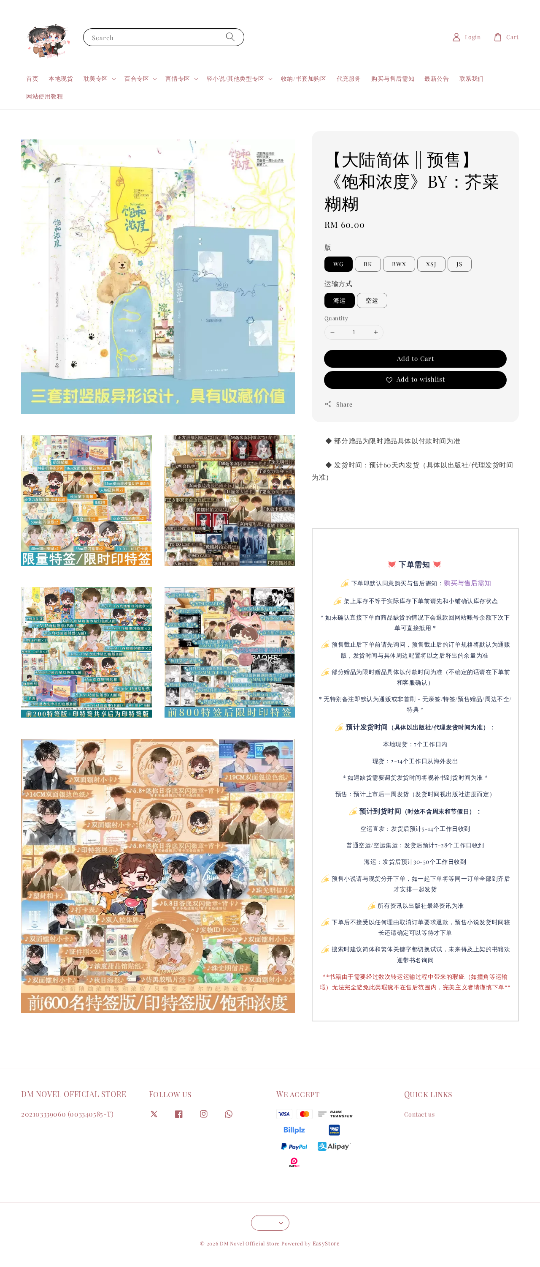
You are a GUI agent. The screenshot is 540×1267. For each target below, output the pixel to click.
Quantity (336, 318)
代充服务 (349, 78)
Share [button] (344, 404)
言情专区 (177, 78)
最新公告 (436, 78)
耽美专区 (96, 78)
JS (459, 264)
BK (368, 264)
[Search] (230, 37)
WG (338, 264)
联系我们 (471, 78)
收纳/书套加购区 (304, 78)
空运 (372, 300)
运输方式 (338, 283)
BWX (399, 264)
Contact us (419, 1114)
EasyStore (326, 1243)
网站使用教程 (44, 96)
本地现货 (61, 78)
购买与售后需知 (392, 78)
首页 (32, 78)
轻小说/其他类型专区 (236, 78)
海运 (339, 300)
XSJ (431, 264)
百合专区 (136, 78)
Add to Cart (415, 358)
